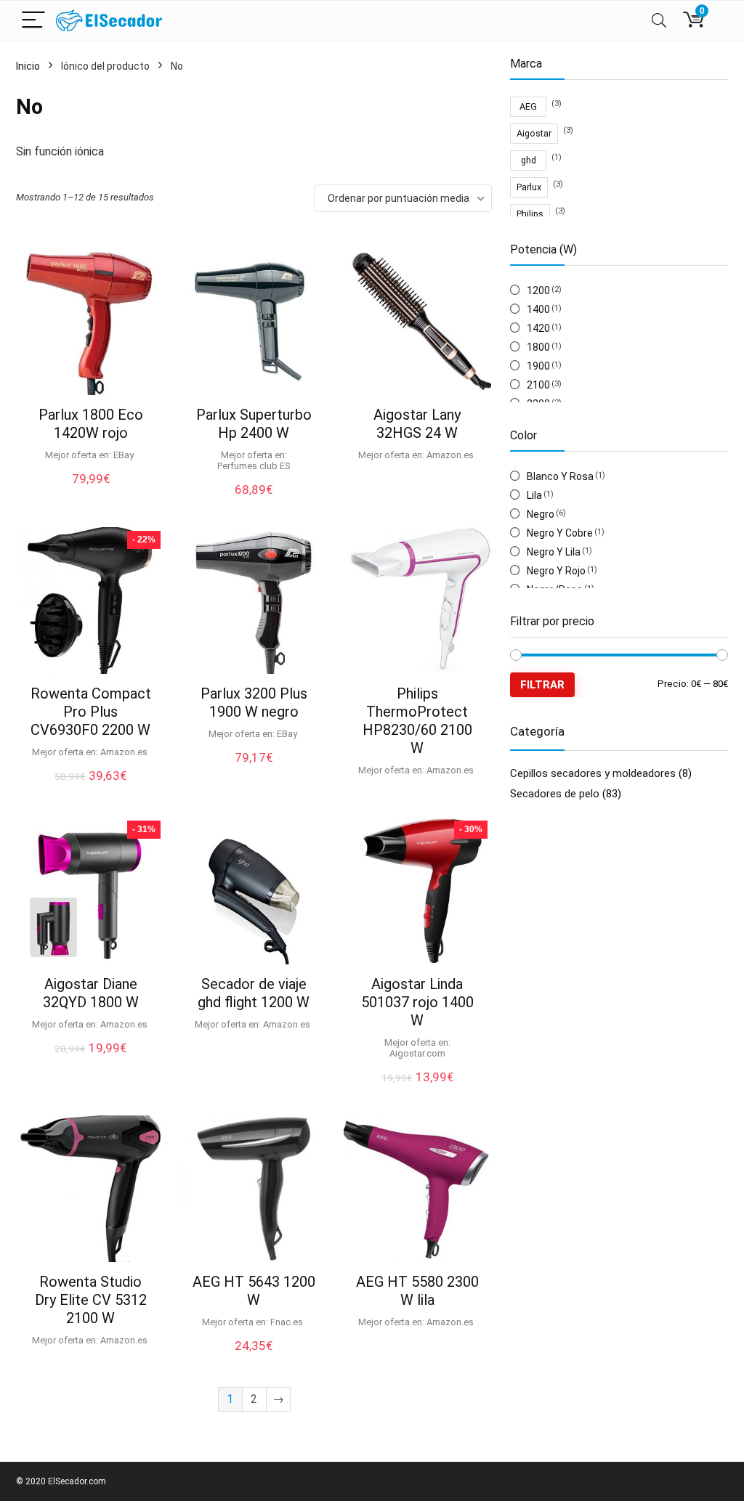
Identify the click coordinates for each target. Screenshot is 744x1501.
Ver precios (90, 493)
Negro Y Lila (554, 552)
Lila (534, 495)
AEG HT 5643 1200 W (254, 1291)
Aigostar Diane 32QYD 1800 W (91, 993)
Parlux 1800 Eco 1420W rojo (91, 424)
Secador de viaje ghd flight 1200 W (254, 993)
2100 (538, 385)
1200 (538, 290)
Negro (540, 514)
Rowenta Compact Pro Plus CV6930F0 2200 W (91, 712)
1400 (538, 309)
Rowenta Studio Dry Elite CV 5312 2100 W (91, 1300)
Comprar (90, 1063)
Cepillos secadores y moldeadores (593, 773)
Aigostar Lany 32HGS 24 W (417, 424)
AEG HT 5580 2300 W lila (417, 1291)
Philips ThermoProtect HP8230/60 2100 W (417, 721)
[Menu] (33, 20)
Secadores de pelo (554, 793)
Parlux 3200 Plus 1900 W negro (254, 702)
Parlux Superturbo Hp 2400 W (254, 424)
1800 (538, 347)
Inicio (28, 66)
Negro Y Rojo (556, 571)
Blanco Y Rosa (560, 476)
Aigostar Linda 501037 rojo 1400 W (417, 1002)
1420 (538, 328)
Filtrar (542, 684)
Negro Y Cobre (560, 533)
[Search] (659, 20)
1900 (538, 366)
